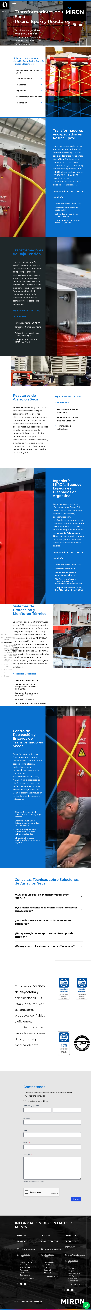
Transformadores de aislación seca (10, 649)
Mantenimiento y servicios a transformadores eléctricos (10, 655)
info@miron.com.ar (28, 1249)
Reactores (21, 85)
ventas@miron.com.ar (52, 1249)
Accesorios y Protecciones (29, 97)
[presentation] (41, 1192)
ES (3, 11)
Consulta (27, 1155)
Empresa (27, 1118)
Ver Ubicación (28, 1278)
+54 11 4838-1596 (25, 1255)
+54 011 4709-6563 (73, 1261)
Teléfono (27, 1130)
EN (6, 11)
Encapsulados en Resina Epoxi (27, 72)
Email (26, 1142)
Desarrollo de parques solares (10, 660)
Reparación (21, 103)
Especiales (21, 91)
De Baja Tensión (24, 79)
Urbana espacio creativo (32, 1301)
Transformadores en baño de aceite (10, 646)
